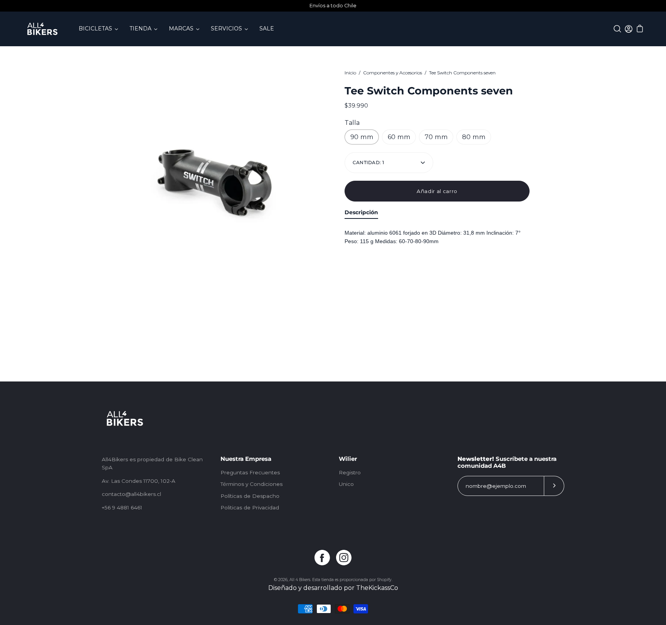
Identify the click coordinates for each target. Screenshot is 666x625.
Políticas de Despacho (249, 496)
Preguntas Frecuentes (250, 472)
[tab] (361, 214)
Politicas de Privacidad (249, 507)
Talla (352, 122)
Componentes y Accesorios (392, 73)
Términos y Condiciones (251, 484)
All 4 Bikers (299, 579)
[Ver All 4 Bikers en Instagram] (344, 557)
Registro (350, 472)
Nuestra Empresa (245, 458)
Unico (346, 484)
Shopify (384, 579)
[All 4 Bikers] (42, 28)
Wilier (348, 458)
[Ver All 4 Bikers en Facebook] (322, 557)
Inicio (350, 73)
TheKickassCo (377, 587)
